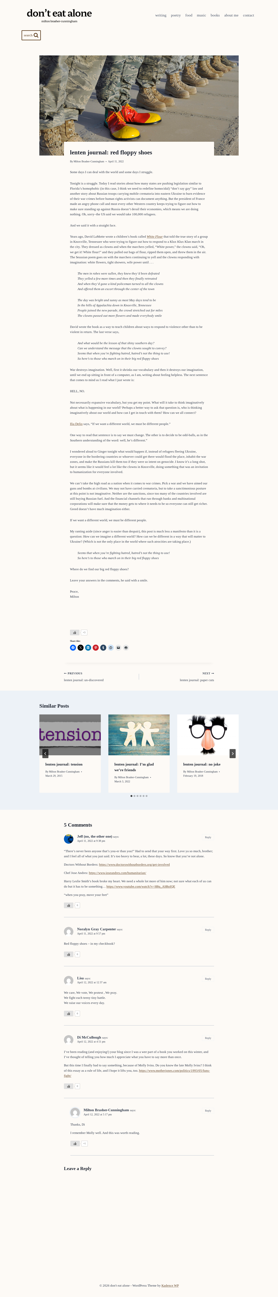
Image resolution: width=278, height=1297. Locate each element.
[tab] (131, 796)
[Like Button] (74, 632)
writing (160, 15)
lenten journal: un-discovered (84, 677)
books (215, 15)
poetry (176, 15)
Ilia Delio (76, 424)
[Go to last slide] (45, 753)
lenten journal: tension (63, 764)
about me (231, 15)
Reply (208, 837)
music (201, 15)
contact (248, 15)
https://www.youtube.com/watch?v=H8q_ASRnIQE (140, 886)
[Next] (233, 753)
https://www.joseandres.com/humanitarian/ (117, 873)
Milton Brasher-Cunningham (89, 161)
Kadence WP (170, 1285)
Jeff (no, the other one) (94, 836)
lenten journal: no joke (202, 764)
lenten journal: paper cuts (197, 677)
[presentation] (70, 734)
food (188, 15)
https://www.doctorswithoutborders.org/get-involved (134, 864)
